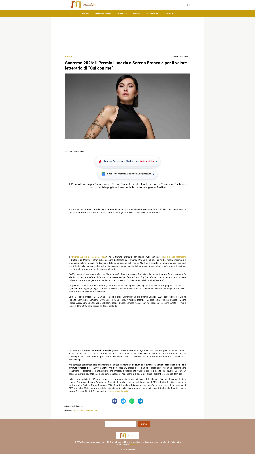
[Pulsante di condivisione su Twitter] (123, 401)
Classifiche (152, 13)
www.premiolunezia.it (119, 391)
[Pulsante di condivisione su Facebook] (114, 401)
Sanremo (137, 13)
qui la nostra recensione (174, 257)
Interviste (122, 13)
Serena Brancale (91, 410)
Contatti (169, 13)
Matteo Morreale (134, 445)
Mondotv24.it (130, 449)
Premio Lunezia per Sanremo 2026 (89, 257)
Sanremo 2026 (78, 410)
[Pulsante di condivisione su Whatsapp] (131, 401)
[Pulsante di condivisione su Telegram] (140, 401)
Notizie (85, 13)
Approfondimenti (103, 13)
